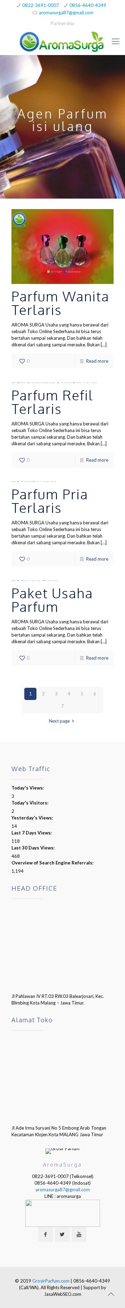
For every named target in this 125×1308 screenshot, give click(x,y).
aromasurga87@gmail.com (66, 12)
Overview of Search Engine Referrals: (52, 862)
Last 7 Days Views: (32, 833)
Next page (59, 721)
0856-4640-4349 (87, 5)
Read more (97, 361)
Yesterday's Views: (32, 818)
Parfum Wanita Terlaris (60, 302)
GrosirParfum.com (50, 1281)
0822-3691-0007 (40, 5)
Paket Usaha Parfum (52, 599)
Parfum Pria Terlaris (49, 500)
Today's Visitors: (30, 803)
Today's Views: (28, 788)
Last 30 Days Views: (33, 848)
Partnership (62, 23)
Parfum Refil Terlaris (52, 401)
